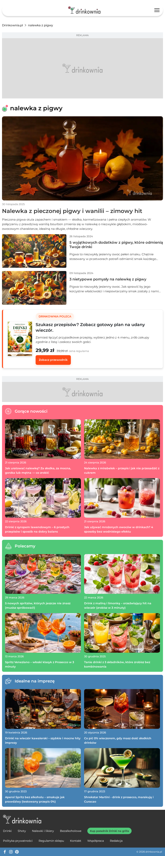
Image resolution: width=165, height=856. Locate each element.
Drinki (7, 830)
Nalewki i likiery (43, 830)
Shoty (22, 830)
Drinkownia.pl (12, 25)
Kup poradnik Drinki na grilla (109, 830)
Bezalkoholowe (70, 830)
